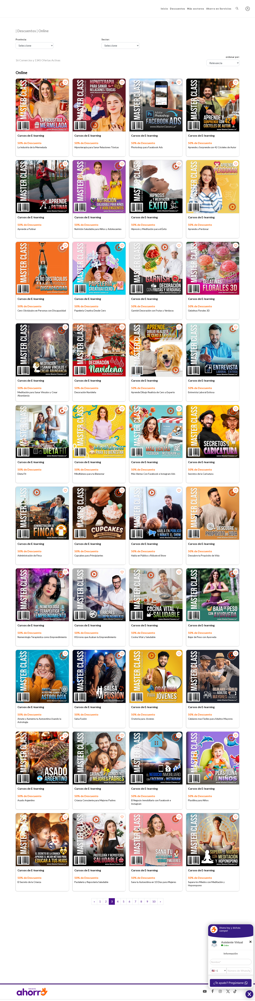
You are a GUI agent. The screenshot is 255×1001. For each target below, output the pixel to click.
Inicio (164, 8)
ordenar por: (232, 57)
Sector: (105, 39)
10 (153, 901)
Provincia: (21, 39)
